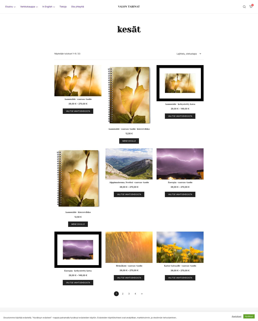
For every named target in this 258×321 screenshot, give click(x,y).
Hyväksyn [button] (249, 316)
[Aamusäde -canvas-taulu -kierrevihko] (129, 95)
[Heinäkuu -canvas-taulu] (129, 247)
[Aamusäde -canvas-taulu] (77, 80)
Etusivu (9, 6)
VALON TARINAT (129, 6)
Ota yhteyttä (77, 6)
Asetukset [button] (236, 316)
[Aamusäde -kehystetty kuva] (180, 83)
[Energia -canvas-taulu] (180, 163)
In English (47, 6)
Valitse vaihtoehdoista (78, 111)
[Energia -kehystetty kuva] (77, 250)
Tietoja (63, 6)
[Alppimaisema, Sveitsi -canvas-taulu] (129, 163)
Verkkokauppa (27, 6)
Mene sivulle (129, 141)
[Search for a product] (244, 6)
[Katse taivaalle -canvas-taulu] (180, 247)
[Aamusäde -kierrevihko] (77, 178)
